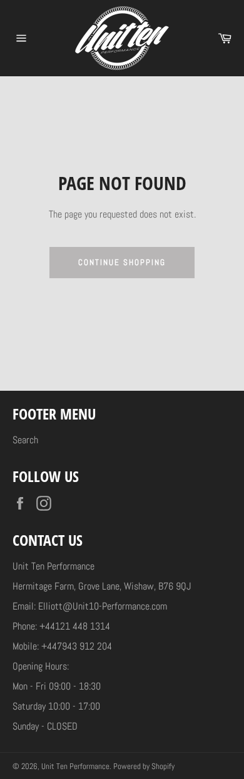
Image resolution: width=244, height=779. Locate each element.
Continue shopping (121, 262)
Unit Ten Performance (75, 766)
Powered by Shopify (144, 766)
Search (25, 439)
